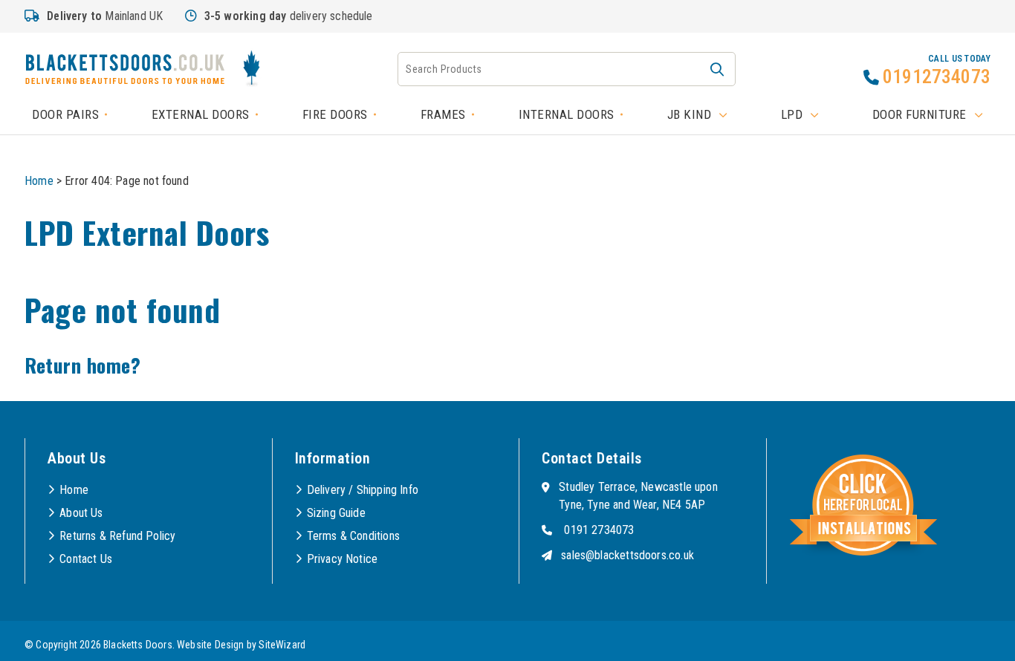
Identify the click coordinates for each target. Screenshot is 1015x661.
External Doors (201, 114)
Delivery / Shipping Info (362, 490)
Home (39, 181)
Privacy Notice (342, 559)
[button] (717, 69)
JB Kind (689, 114)
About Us (81, 513)
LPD (792, 114)
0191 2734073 (599, 530)
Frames (443, 114)
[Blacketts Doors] (125, 71)
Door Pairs (65, 114)
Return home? (82, 365)
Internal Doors (566, 114)
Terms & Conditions (353, 536)
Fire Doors (335, 114)
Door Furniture (919, 114)
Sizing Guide (336, 513)
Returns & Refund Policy (117, 536)
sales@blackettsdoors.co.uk (627, 555)
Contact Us (85, 559)
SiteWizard (282, 645)
